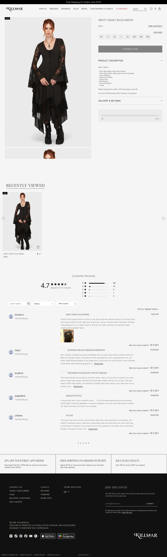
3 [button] (83, 443)
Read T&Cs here (127, 512)
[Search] (145, 9)
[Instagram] (11, 536)
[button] (98, 283)
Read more (98, 364)
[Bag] (159, 9)
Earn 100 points (155, 26)
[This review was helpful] (151, 345)
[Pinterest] (20, 536)
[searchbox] (17, 304)
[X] (35, 536)
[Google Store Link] (66, 536)
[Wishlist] (151, 9)
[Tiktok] (15, 536)
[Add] (38, 247)
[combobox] (147, 309)
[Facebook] (25, 536)
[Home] (14, 9)
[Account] (155, 8)
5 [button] (88, 443)
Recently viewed (25, 185)
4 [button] (86, 443)
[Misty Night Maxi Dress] (22, 221)
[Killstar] (146, 536)
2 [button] (80, 443)
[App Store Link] (48, 536)
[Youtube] (30, 536)
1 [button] (78, 443)
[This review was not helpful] (156, 345)
